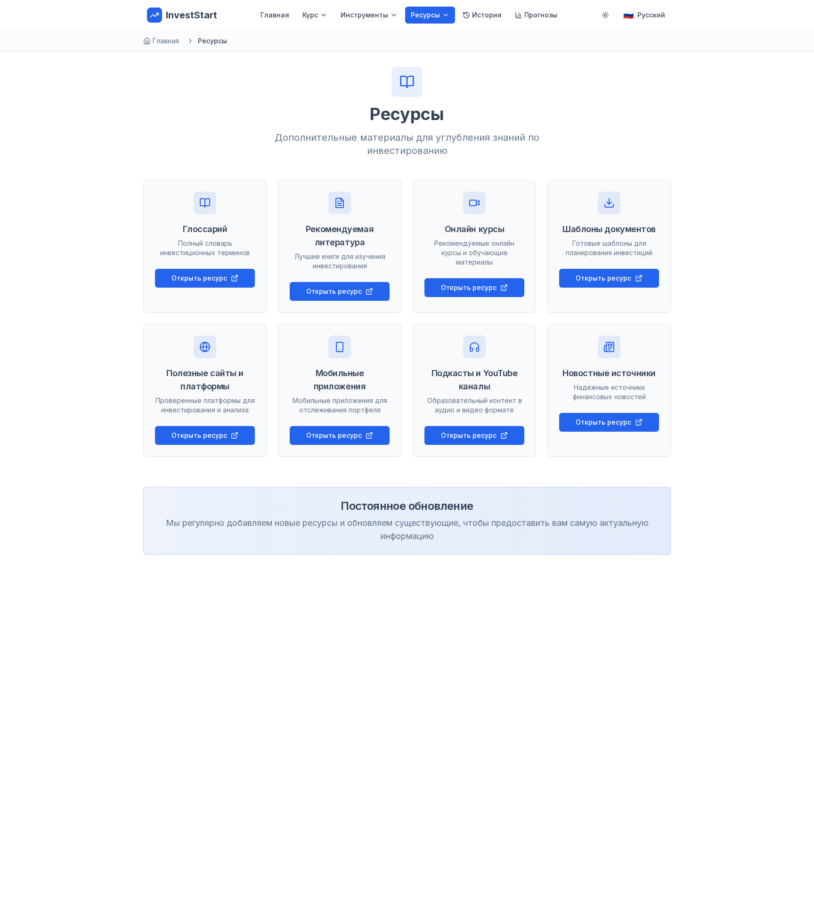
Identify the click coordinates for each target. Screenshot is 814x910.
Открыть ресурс (199, 278)
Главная (274, 15)
